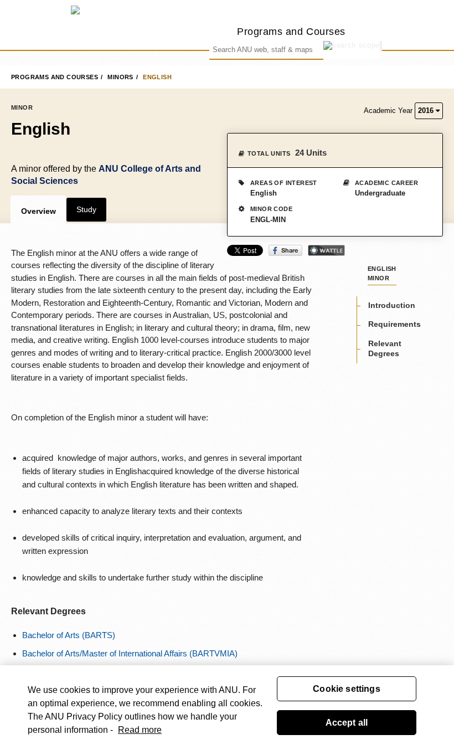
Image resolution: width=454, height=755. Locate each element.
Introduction (391, 305)
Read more (140, 730)
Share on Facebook (285, 250)
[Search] (381, 46)
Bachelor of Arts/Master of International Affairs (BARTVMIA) (130, 653)
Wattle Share (326, 250)
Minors (120, 77)
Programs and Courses (291, 31)
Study (86, 209)
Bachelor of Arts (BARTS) (68, 635)
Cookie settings (346, 689)
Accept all (347, 722)
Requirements (394, 324)
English (157, 77)
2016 (427, 110)
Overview (38, 211)
